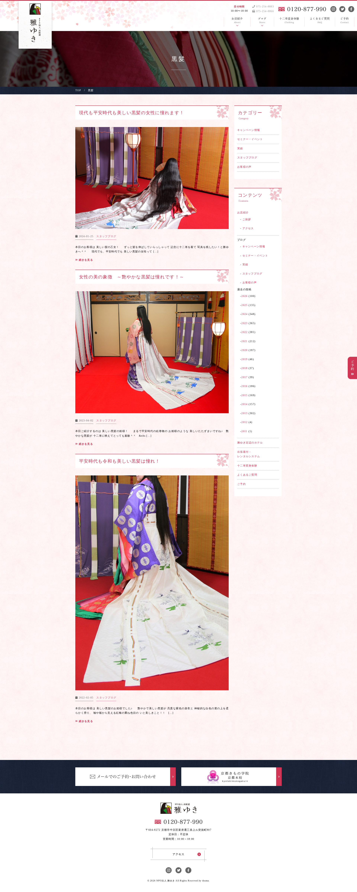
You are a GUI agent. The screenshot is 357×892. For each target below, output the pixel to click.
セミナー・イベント (250, 139)
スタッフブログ (247, 157)
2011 (244, 431)
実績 (240, 148)
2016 (244, 386)
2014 (244, 404)
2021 (244, 341)
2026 (244, 296)
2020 (244, 350)
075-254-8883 (264, 6)
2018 (244, 368)
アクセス (248, 228)
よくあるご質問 (247, 474)
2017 (244, 377)
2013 (244, 413)
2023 (244, 323)
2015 (244, 395)
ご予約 (241, 484)
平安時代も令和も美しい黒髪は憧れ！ (119, 461)
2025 (244, 305)
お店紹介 (243, 212)
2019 (244, 359)
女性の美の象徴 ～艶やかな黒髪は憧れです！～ (131, 276)
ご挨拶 (246, 219)
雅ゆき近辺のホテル (250, 442)
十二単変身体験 (247, 465)
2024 (244, 314)
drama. (206, 880)
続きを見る (85, 260)
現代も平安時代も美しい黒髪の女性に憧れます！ (131, 112)
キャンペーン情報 (248, 130)
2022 (244, 332)
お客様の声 (244, 166)
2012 (244, 422)
